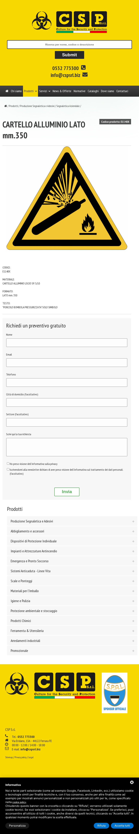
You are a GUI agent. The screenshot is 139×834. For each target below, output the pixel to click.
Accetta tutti (122, 825)
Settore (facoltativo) (17, 414)
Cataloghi (93, 91)
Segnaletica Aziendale (68, 106)
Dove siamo (107, 91)
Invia (67, 491)
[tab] (72, 521)
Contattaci (122, 91)
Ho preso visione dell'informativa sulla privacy (33, 464)
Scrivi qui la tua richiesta (18, 434)
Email (9, 354)
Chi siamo (16, 91)
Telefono (11, 374)
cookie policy (19, 802)
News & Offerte (62, 91)
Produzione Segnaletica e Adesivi (37, 106)
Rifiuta (101, 825)
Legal (30, 757)
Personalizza (17, 825)
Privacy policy (20, 757)
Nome (9, 334)
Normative (79, 91)
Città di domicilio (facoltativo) (22, 394)
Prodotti (29, 91)
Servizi (43, 91)
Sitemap (9, 757)
